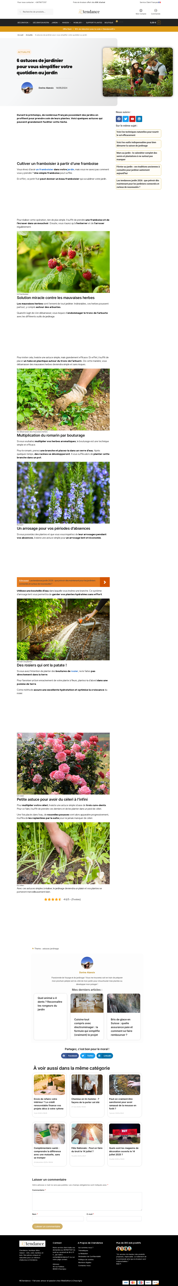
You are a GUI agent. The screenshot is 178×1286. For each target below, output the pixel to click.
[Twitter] (126, 119)
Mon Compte (141, 14)
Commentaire (39, 1190)
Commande (155, 14)
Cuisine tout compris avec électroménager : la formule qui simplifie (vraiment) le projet (87, 1027)
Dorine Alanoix (87, 972)
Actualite (29, 35)
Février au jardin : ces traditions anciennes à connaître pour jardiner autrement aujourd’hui (138, 170)
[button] (155, 22)
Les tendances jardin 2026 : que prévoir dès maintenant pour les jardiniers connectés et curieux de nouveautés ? (138, 183)
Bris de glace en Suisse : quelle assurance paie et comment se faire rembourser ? (122, 1027)
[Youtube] (132, 119)
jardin (70, 169)
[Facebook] (119, 119)
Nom (35, 1214)
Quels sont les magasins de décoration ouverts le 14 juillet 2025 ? (123, 1151)
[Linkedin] (139, 119)
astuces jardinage (51, 948)
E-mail (90, 1214)
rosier (74, 671)
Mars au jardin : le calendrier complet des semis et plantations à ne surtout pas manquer (137, 156)
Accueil (20, 35)
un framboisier (44, 169)
